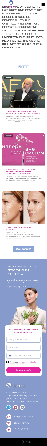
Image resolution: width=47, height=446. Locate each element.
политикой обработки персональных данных (24, 363)
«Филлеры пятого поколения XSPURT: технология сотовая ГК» (23, 112)
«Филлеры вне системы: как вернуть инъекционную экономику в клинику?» (20, 171)
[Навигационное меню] (43, 4)
